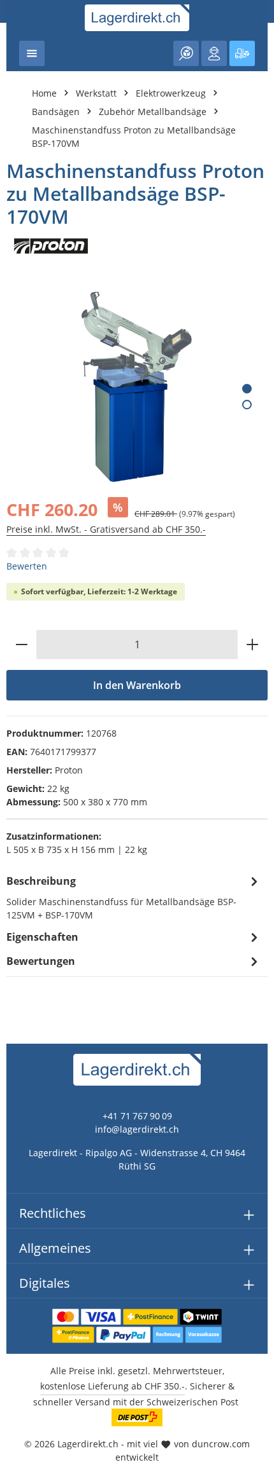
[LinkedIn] (16, 920)
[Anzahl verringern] (21, 644)
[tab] (133, 897)
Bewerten (26, 566)
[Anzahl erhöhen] (253, 644)
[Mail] (16, 971)
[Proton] (137, 246)
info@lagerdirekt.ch (137, 1129)
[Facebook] (16, 895)
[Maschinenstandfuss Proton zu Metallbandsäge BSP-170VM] (137, 387)
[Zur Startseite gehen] (137, 17)
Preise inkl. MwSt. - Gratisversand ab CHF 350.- (106, 529)
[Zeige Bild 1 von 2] (247, 388)
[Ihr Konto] (214, 53)
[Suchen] (186, 53)
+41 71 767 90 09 (137, 1116)
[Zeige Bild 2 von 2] (247, 404)
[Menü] (32, 53)
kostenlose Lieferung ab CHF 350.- (112, 1386)
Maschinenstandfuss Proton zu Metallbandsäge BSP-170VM (134, 136)
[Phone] (16, 946)
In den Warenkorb (137, 685)
